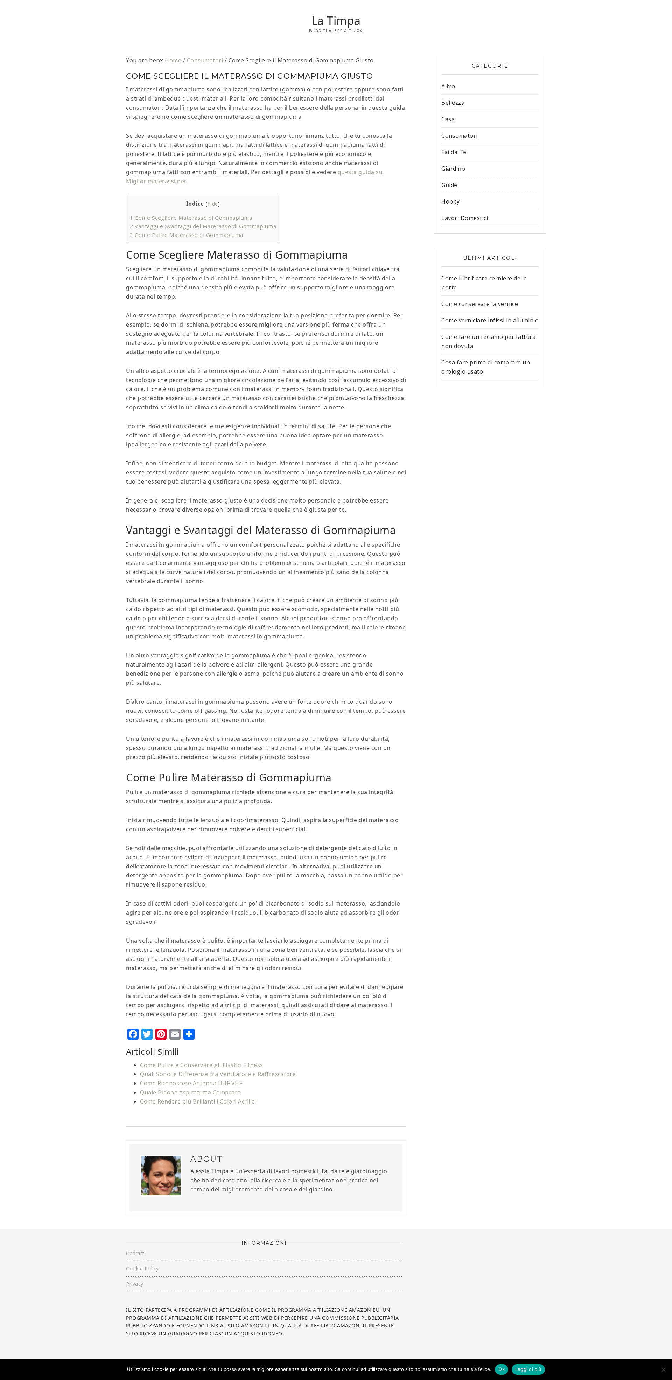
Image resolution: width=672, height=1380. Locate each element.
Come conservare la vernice (479, 304)
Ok (501, 1369)
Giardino (453, 168)
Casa (448, 119)
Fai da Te (454, 152)
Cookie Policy (142, 1268)
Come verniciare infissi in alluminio (490, 320)
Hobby (450, 201)
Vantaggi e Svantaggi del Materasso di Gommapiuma (203, 226)
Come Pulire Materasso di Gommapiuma (186, 234)
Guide (449, 185)
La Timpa (336, 20)
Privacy (135, 1283)
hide (213, 203)
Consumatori (459, 135)
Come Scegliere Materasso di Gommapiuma (191, 217)
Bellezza (452, 103)
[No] (663, 1369)
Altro (448, 86)
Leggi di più (528, 1369)
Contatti (136, 1253)
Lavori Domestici (464, 218)
